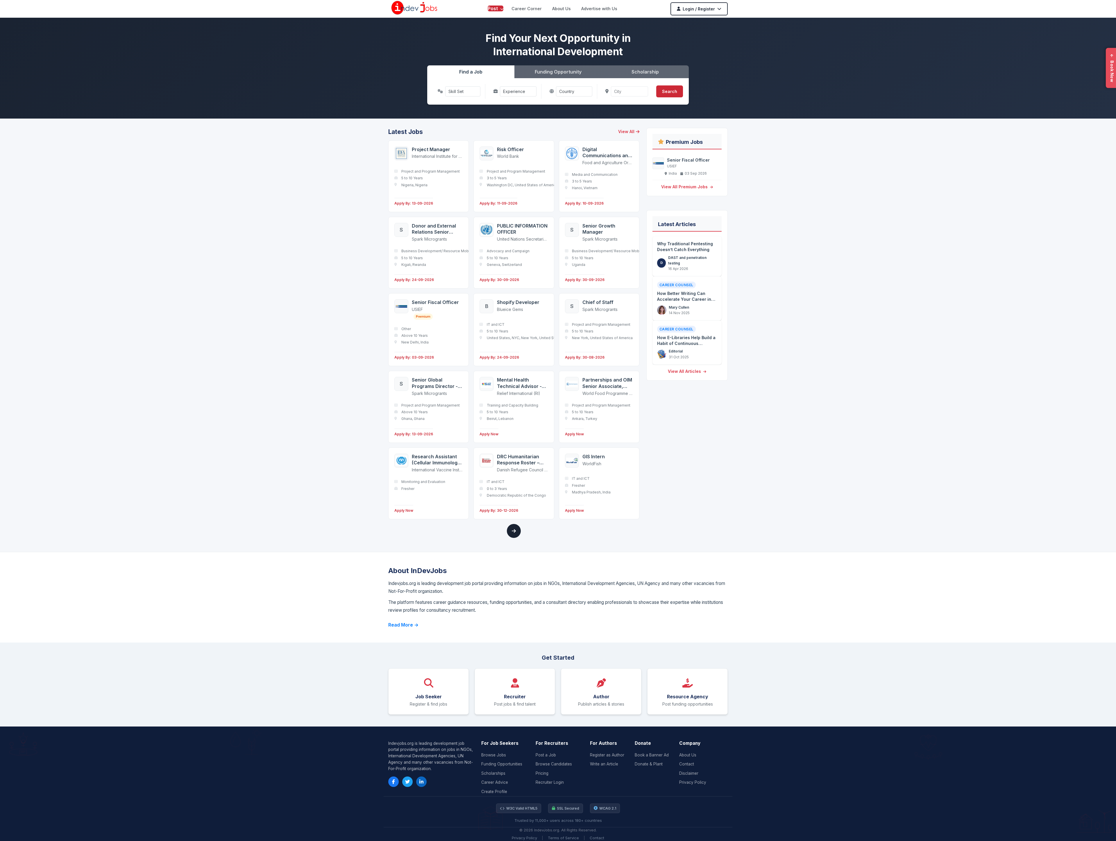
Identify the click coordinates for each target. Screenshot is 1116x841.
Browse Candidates (554, 764)
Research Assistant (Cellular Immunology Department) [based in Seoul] (436, 460)
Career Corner (527, 8)
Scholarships (493, 773)
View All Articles (685, 371)
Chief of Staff (598, 302)
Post (493, 8)
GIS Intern (593, 456)
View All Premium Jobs (685, 186)
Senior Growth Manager (598, 229)
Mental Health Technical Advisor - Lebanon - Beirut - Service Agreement (519, 383)
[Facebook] (393, 781)
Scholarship (645, 72)
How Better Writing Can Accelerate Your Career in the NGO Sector (684, 299)
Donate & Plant (649, 764)
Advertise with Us (599, 8)
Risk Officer (510, 149)
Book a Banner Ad (652, 755)
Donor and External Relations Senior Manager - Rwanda (434, 229)
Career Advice (494, 782)
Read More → (403, 625)
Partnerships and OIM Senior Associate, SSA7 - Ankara (607, 383)
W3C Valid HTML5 (521, 808)
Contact (686, 764)
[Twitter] (407, 781)
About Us (561, 8)
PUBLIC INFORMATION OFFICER (522, 229)
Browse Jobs (493, 755)
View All (626, 131)
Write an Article (604, 764)
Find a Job (470, 72)
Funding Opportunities (501, 764)
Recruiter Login (550, 782)
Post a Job (546, 755)
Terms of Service (563, 837)
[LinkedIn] (421, 781)
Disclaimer (688, 773)
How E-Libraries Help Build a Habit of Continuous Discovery (686, 343)
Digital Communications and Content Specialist (606, 152)
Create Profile (494, 791)
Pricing (542, 773)
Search (669, 91)
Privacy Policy (692, 782)
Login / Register (699, 8)
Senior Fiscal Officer (435, 302)
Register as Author (607, 755)
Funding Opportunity (558, 72)
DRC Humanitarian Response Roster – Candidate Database (520, 460)
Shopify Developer (518, 302)
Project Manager (431, 149)
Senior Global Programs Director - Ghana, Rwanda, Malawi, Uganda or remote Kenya (435, 383)
